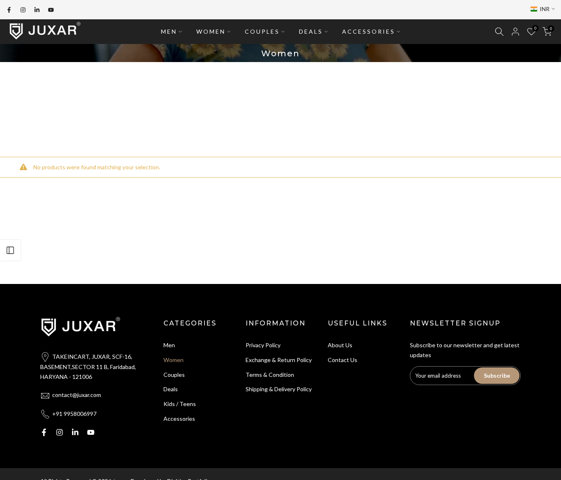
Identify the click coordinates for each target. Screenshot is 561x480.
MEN (169, 31)
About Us (340, 345)
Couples (174, 374)
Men (169, 345)
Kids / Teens (179, 403)
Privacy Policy (263, 345)
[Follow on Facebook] (9, 10)
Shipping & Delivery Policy (279, 388)
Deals (170, 388)
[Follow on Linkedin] (37, 10)
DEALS (311, 31)
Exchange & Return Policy (279, 359)
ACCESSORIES (368, 31)
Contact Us (342, 359)
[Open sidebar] (10, 250)
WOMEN (210, 31)
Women (173, 359)
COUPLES (262, 31)
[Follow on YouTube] (51, 10)
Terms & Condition (270, 374)
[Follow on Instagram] (23, 10)
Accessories (179, 418)
